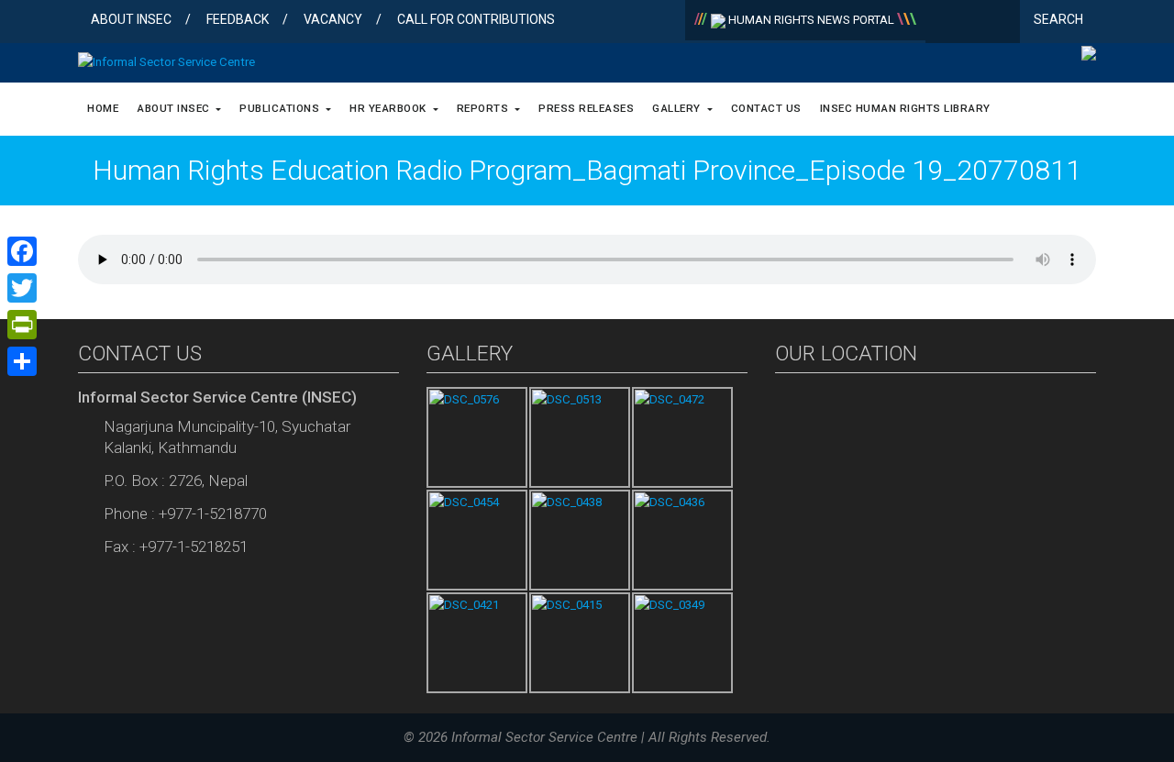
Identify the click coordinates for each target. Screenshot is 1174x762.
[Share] (22, 361)
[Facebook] (943, 23)
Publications (281, 108)
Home (102, 108)
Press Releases (586, 108)
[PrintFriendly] (22, 324)
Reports (484, 108)
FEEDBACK (237, 19)
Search (1060, 19)
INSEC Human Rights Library (905, 108)
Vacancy (333, 19)
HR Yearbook (389, 108)
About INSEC (131, 19)
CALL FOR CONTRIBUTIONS (476, 19)
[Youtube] (1002, 23)
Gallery (677, 108)
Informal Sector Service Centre (544, 737)
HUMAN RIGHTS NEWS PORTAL (811, 20)
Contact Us (766, 108)
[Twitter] (972, 23)
